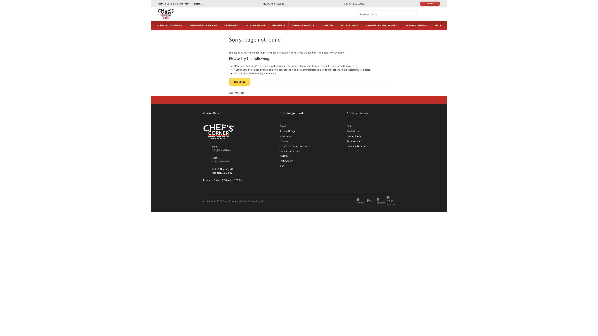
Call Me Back (432, 3)
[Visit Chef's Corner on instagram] (222, 188)
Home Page (239, 81)
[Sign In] (425, 14)
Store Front (183, 3)
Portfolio (197, 3)
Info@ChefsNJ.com (222, 150)
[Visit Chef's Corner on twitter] (230, 188)
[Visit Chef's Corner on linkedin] (205, 188)
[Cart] (437, 14)
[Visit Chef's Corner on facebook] (214, 188)
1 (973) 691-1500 (221, 161)
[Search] (412, 14)
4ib (262, 201)
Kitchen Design (166, 3)
